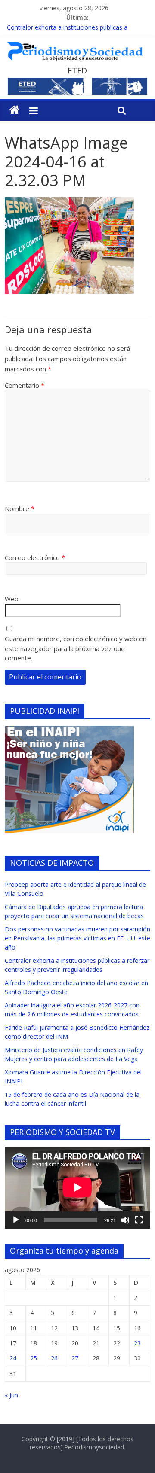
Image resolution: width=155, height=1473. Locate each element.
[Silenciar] (125, 1220)
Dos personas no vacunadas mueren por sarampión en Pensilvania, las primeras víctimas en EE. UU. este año (77, 938)
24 (12, 1358)
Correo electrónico (35, 557)
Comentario (24, 385)
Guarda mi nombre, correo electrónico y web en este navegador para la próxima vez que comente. (75, 648)
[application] (77, 1187)
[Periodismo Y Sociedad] (14, 110)
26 (54, 1358)
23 (137, 1343)
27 (74, 1358)
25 (33, 1358)
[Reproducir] (16, 1220)
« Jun (11, 1395)
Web (12, 598)
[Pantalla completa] (139, 1220)
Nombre (19, 508)
